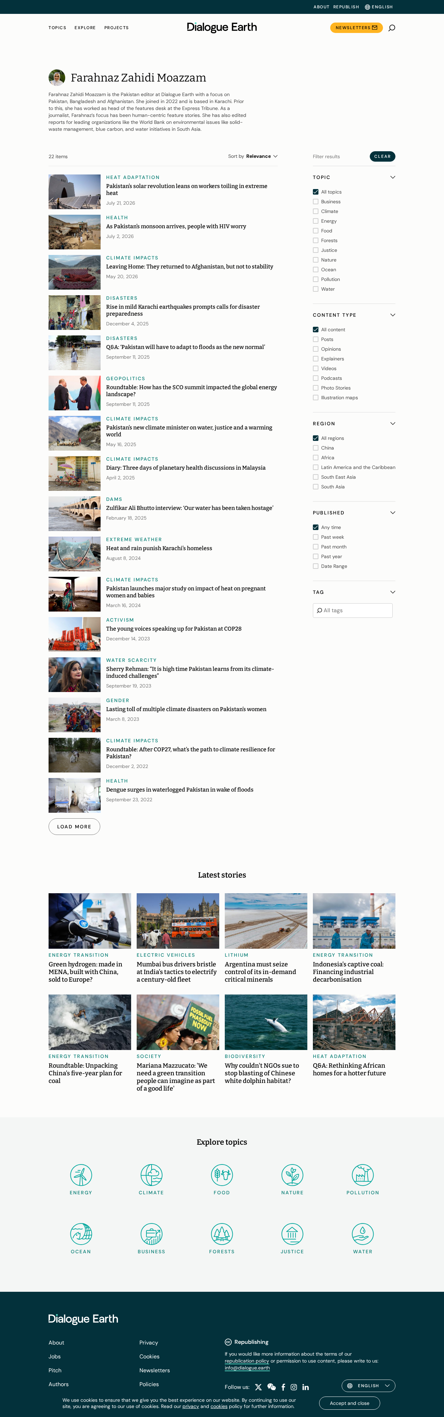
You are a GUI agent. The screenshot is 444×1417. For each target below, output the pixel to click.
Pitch (55, 1370)
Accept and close (349, 1403)
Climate (151, 1192)
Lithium (237, 955)
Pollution (363, 1192)
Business (151, 1251)
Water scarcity (131, 660)
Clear (382, 156)
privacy (190, 1406)
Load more (74, 826)
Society (149, 1056)
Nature (292, 1192)
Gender (118, 700)
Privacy (148, 1342)
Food (222, 1192)
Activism (120, 620)
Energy (81, 1192)
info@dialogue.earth (247, 1368)
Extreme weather (134, 539)
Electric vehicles (166, 955)
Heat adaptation (133, 177)
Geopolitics (125, 378)
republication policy (247, 1361)
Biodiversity (245, 1056)
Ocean (81, 1251)
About (322, 7)
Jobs (55, 1356)
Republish (346, 7)
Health (117, 217)
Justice (292, 1251)
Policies (149, 1384)
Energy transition (79, 955)
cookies (219, 1406)
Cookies (149, 1356)
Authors (59, 1384)
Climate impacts (132, 258)
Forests (222, 1251)
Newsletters (353, 28)
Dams (114, 499)
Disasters (122, 298)
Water (363, 1251)
